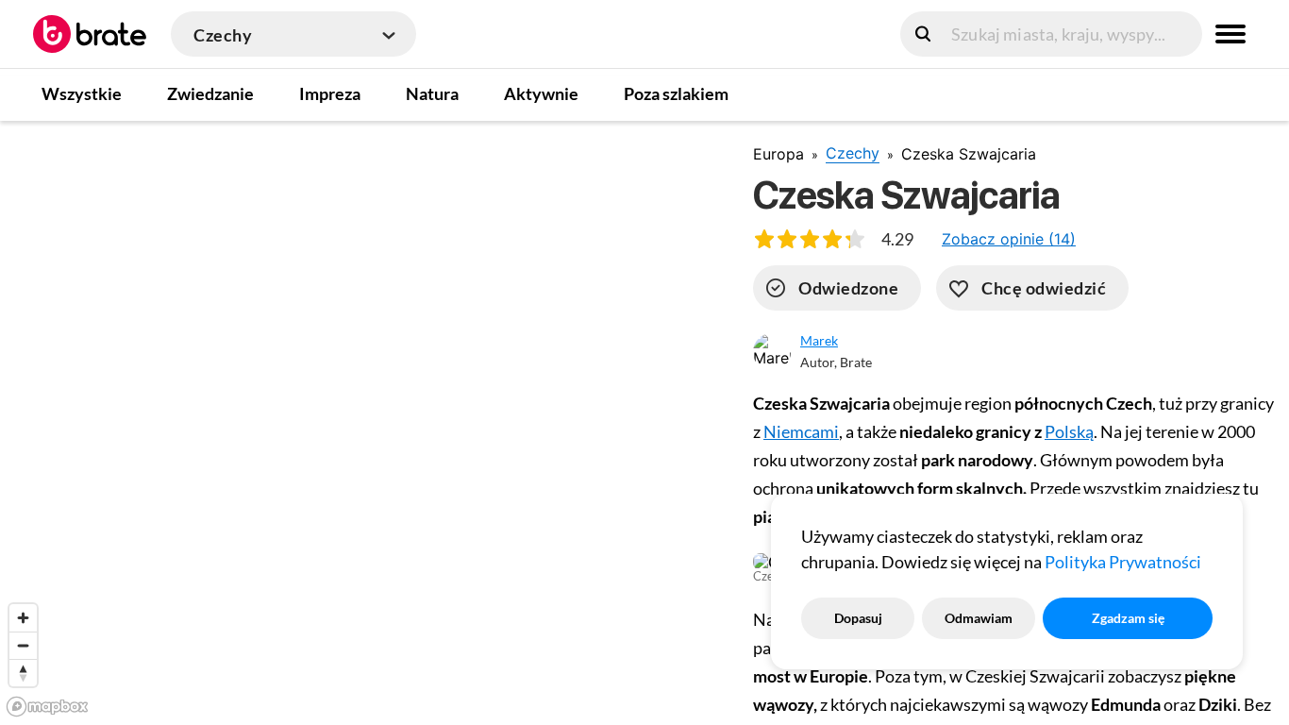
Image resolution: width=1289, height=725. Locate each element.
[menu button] (1230, 34)
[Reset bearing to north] (23, 672)
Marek (819, 340)
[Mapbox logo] (47, 706)
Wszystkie (82, 93)
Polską (1069, 431)
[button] (1009, 238)
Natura (432, 93)
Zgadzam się (1128, 618)
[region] (361, 422)
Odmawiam (979, 618)
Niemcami (801, 431)
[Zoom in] (23, 618)
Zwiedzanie (210, 93)
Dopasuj (858, 618)
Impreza (329, 93)
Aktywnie (541, 93)
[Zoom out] (23, 645)
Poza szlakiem (676, 93)
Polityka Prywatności (1123, 561)
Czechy (852, 152)
